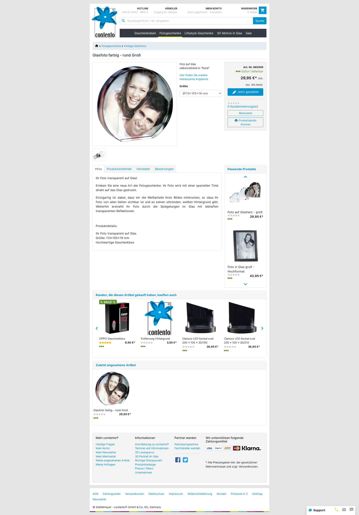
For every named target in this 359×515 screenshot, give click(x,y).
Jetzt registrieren (197, 12)
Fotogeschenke (111, 45)
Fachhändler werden (187, 448)
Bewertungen (164, 169)
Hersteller (143, 169)
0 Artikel (252, 12)
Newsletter (99, 499)
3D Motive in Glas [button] (229, 33)
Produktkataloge (145, 464)
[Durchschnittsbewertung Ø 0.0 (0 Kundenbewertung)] (234, 103)
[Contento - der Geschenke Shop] (106, 22)
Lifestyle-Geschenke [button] (199, 33)
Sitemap (257, 493)
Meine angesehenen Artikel (112, 460)
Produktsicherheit (119, 169)
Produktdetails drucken (247, 122)
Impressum (176, 493)
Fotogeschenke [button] (171, 33)
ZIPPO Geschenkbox (112, 338)
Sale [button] (249, 33)
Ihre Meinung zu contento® (152, 444)
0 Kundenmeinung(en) (243, 106)
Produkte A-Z (239, 493)
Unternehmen (143, 472)
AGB (95, 493)
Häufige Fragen (105, 444)
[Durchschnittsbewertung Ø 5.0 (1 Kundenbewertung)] (105, 342)
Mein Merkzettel (106, 456)
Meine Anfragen (105, 464)
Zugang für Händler (165, 12)
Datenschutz (156, 493)
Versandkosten (134, 493)
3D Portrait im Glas (147, 456)
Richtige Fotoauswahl (148, 460)
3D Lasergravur (144, 452)
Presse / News (144, 468)
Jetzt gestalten (248, 92)
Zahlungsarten (112, 493)
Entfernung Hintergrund (155, 338)
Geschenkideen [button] (145, 33)
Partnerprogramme (186, 444)
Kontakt (221, 493)
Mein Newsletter (106, 452)
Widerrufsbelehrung (200, 493)
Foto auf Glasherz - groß (245, 212)
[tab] (336, 509)
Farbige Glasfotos (135, 45)
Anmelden (216, 12)
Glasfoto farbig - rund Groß (110, 410)
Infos (98, 169)
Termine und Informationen (151, 448)
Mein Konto (103, 448)
